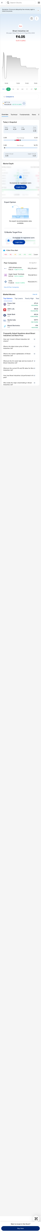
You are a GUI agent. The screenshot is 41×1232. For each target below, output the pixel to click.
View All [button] (35, 294)
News (34, 114)
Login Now (20, 187)
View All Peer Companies (11, 287)
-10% (5, 254)
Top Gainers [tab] (7, 298)
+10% (30, 254)
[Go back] (2, 3)
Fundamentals (24, 114)
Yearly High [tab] (29, 298)
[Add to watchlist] (32, 18)
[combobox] (22, 2)
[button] (20, 340)
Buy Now (20, 1228)
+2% (20, 254)
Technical (14, 114)
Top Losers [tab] (19, 298)
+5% (24, 254)
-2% (15, 254)
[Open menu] (39, 3)
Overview (5, 114)
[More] (37, 18)
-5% (10, 254)
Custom (36, 254)
